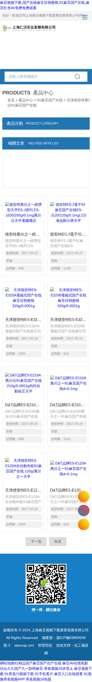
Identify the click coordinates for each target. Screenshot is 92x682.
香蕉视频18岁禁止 (58, 668)
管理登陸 (45, 645)
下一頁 (36, 541)
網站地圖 (7, 663)
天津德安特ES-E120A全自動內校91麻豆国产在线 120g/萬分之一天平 (23, 490)
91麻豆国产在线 (50, 100)
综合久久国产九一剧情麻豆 (21, 668)
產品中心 (26, 100)
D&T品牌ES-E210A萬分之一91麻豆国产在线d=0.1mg (68, 405)
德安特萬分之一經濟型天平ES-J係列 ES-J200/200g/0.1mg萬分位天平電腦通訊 (23, 234)
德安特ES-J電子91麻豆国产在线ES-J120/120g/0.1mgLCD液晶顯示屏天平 (68, 234)
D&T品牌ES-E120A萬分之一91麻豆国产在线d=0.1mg (68, 490)
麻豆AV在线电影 (75, 663)
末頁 (57, 541)
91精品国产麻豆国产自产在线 (37, 663)
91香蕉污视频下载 (19, 674)
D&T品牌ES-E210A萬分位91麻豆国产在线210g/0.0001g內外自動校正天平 (23, 405)
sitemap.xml (24, 645)
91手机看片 (44, 674)
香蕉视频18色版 (38, 679)
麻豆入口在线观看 (68, 674)
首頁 (11, 100)
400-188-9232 (83, 510)
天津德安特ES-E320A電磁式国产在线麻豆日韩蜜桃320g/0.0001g (23, 319)
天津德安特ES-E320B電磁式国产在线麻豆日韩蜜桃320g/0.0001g (68, 319)
